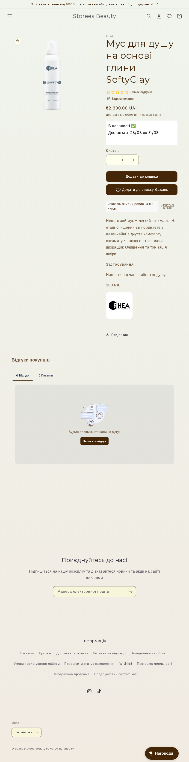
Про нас (45, 653)
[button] (10, 16)
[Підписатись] (131, 591)
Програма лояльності (154, 663)
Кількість (113, 151)
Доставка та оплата (72, 653)
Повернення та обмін (148, 653)
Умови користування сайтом (37, 663)
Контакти (27, 653)
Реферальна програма (71, 674)
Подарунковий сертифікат (115, 674)
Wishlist (126, 663)
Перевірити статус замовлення (89, 663)
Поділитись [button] (120, 334)
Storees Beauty (35, 748)
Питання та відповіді (109, 653)
